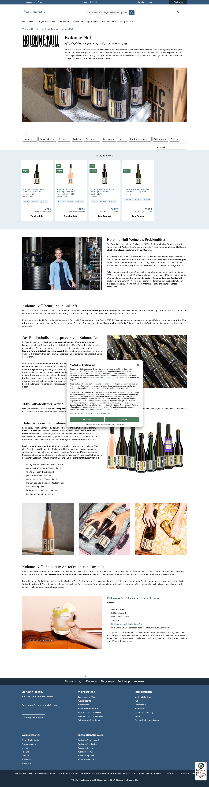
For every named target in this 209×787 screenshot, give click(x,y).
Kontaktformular (50, 705)
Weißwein (26, 763)
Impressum (140, 708)
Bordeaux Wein (29, 744)
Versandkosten (59, 773)
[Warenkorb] (183, 11)
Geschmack (91, 139)
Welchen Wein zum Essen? (90, 712)
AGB (136, 701)
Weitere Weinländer (87, 759)
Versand (138, 716)
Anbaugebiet (46, 139)
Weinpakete (83, 704)
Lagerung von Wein (87, 697)
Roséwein (26, 759)
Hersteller (28, 139)
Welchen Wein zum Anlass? (90, 716)
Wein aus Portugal (86, 751)
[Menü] (205, 763)
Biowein (25, 748)
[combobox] (107, 12)
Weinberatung (86, 691)
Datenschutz (140, 704)
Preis (173, 139)
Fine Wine (26, 751)
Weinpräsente (84, 701)
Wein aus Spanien (86, 755)
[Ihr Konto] (177, 11)
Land (121, 139)
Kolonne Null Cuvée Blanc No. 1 (129, 624)
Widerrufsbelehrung (144, 712)
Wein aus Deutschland (88, 740)
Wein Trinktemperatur (88, 708)
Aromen (62, 139)
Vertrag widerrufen (33, 717)
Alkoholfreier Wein (30, 740)
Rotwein (25, 755)
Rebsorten (159, 139)
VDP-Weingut (132, 281)
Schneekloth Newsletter (89, 720)
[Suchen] (131, 12)
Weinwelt (178, 2)
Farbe (75, 139)
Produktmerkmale (138, 139)
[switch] (201, 777)
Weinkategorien (31, 735)
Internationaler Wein (90, 735)
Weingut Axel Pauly (35, 479)
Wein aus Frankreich (87, 744)
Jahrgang (107, 139)
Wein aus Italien (85, 748)
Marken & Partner (143, 697)
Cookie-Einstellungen (186, 773)
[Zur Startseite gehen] (34, 11)
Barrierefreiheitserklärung (147, 720)
